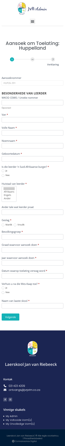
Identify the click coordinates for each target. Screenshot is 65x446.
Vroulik (20, 224)
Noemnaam (9, 140)
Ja (6, 170)
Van (5, 114)
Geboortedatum (12, 153)
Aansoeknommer (11, 78)
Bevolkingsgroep (12, 231)
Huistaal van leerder (14, 183)
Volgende (10, 317)
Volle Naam (9, 127)
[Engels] (9, 195)
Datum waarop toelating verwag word (24, 270)
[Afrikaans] (9, 191)
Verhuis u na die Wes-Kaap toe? (21, 283)
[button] (32, 21)
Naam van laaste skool (16, 300)
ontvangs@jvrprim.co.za (23, 390)
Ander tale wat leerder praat (18, 207)
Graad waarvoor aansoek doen (20, 244)
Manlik (8, 224)
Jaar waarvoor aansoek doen (19, 257)
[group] (32, 64)
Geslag (6, 220)
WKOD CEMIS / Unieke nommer (20, 97)
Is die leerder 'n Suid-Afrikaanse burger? (25, 166)
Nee (7, 175)
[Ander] (9, 198)
